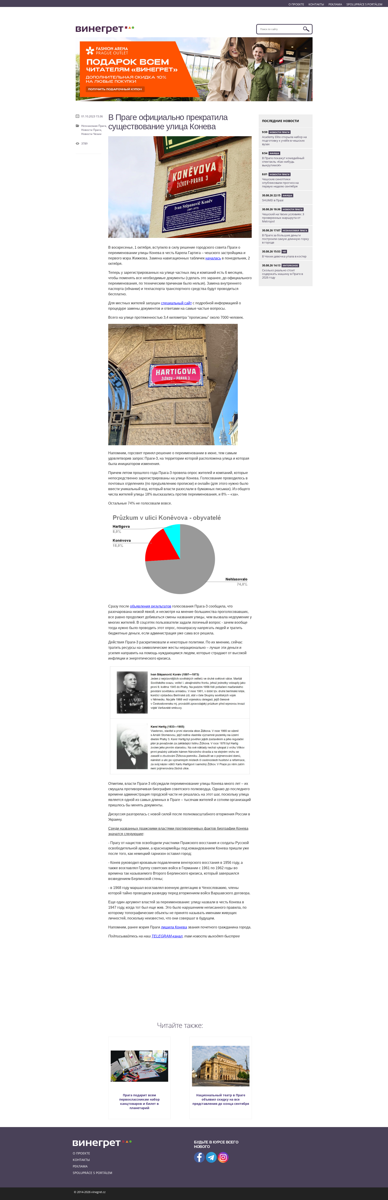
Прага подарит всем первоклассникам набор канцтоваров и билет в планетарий (139, 1101)
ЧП (284, 251)
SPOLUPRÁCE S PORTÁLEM (364, 4)
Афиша (274, 153)
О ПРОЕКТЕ (296, 4)
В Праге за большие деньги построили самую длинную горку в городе (285, 238)
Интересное (290, 265)
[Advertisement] (180, 979)
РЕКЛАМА (335, 4)
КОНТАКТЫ (316, 4)
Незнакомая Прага (295, 230)
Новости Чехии (91, 134)
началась (213, 258)
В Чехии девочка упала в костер (284, 256)
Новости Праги (279, 132)
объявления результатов (150, 606)
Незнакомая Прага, (94, 126)
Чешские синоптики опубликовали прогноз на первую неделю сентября (280, 182)
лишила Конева (174, 927)
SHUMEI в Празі (272, 200)
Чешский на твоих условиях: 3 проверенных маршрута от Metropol (283, 217)
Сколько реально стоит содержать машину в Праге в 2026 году (282, 273)
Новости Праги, (91, 130)
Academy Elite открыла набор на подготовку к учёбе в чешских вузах (284, 140)
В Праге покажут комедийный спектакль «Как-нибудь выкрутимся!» (283, 161)
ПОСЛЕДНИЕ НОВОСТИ (280, 121)
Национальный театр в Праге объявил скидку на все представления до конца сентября (220, 1099)
